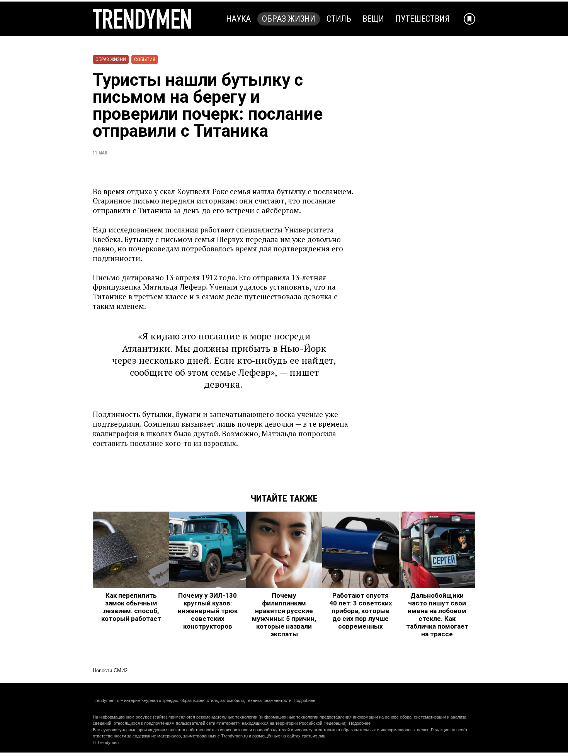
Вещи (373, 19)
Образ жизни (288, 19)
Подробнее (304, 700)
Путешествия (422, 19)
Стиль (339, 19)
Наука (238, 19)
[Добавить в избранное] (469, 19)
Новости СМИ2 (110, 670)
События (144, 59)
